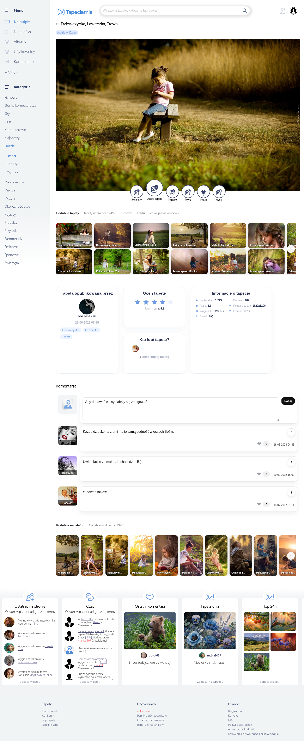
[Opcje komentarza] (291, 432)
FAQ (230, 720)
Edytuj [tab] (141, 213)
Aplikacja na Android (241, 729)
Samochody (13, 239)
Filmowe (11, 97)
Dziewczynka (70, 330)
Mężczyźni (14, 172)
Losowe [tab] (127, 213)
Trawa (66, 336)
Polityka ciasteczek (240, 725)
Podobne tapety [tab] (67, 213)
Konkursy (48, 715)
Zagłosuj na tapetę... (210, 682)
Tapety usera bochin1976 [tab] (100, 213)
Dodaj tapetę (50, 711)
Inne (8, 122)
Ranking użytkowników (152, 715)
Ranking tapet (50, 725)
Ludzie (10, 146)
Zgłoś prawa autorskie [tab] (165, 213)
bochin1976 (87, 316)
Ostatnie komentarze (150, 720)
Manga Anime (15, 182)
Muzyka (10, 198)
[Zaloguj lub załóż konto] (294, 11)
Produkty (11, 223)
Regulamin (235, 711)
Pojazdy (10, 214)
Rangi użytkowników (150, 725)
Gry (7, 114)
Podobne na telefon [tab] (70, 525)
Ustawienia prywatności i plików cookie (253, 734)
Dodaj (288, 401)
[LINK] (103, 662)
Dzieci (11, 156)
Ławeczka (91, 330)
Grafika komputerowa (20, 106)
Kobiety (12, 164)
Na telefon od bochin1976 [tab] (106, 525)
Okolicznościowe (17, 206)
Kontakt (233, 715)
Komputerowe (15, 130)
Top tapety (49, 720)
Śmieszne (12, 247)
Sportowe (12, 255)
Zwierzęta (12, 263)
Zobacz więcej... (30, 682)
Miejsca (10, 190)
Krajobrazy (12, 138)
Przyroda (11, 231)
